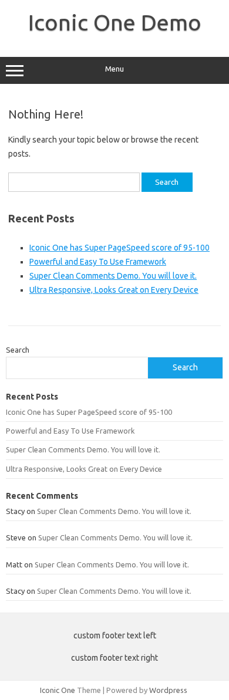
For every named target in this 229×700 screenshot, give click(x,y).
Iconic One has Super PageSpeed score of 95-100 (119, 247)
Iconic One (57, 690)
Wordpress (168, 690)
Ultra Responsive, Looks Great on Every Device (113, 290)
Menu (114, 69)
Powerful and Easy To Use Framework (97, 261)
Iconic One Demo (114, 22)
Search (17, 350)
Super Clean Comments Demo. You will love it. (113, 275)
